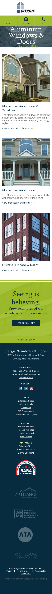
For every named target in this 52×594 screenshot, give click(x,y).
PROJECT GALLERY (26, 323)
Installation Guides (26, 401)
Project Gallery (26, 377)
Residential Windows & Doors (26, 371)
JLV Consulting (40, 578)
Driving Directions (26, 452)
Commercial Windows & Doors (26, 374)
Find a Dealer (26, 436)
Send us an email (26, 433)
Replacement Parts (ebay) (26, 414)
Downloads (26, 407)
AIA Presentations (26, 411)
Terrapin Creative (23, 578)
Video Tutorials (26, 404)
